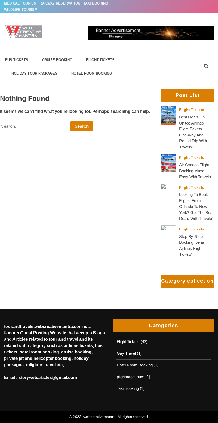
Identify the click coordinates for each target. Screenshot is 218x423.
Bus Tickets (16, 60)
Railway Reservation (60, 3)
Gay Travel (126, 353)
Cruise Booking (57, 60)
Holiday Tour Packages (34, 73)
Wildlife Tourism (20, 10)
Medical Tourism (20, 3)
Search (82, 126)
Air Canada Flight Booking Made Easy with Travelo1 (196, 171)
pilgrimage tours (130, 376)
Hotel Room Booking (91, 73)
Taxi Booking (95, 3)
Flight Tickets (100, 60)
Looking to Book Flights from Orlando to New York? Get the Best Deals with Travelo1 (196, 206)
